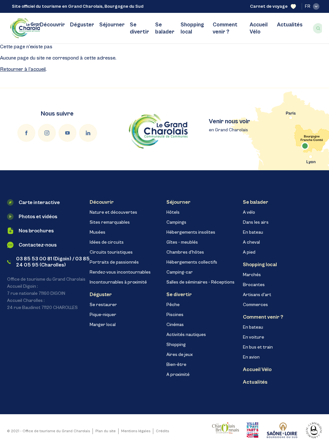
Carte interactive (39, 202)
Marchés (252, 274)
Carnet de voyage (269, 6)
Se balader (164, 28)
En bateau (253, 232)
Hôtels (173, 212)
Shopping (176, 344)
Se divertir (139, 28)
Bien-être (176, 364)
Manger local (103, 324)
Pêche (173, 304)
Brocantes (254, 284)
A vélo (249, 212)
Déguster (82, 25)
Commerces (255, 304)
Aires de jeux (179, 354)
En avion (251, 357)
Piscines (174, 314)
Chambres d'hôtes (185, 252)
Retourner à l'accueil (23, 69)
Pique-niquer (103, 314)
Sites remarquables (110, 222)
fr (307, 6)
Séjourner (112, 25)
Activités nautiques (186, 334)
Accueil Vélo (259, 28)
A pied (249, 252)
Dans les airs (256, 222)
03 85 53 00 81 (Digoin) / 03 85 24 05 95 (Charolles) (53, 262)
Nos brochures (36, 231)
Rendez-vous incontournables (120, 272)
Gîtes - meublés (182, 242)
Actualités (290, 25)
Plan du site (105, 431)
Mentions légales (135, 431)
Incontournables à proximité (118, 282)
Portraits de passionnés (114, 262)
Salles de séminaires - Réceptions (200, 282)
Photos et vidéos (38, 216)
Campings (176, 222)
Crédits (162, 431)
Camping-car (179, 272)
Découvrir (52, 25)
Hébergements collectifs (191, 262)
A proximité (178, 374)
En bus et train (258, 347)
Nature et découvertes (113, 212)
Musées (97, 232)
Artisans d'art (257, 294)
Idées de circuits (107, 242)
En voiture (253, 337)
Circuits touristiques (111, 252)
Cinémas (175, 324)
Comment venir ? (225, 28)
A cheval (251, 242)
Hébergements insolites (190, 232)
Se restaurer (103, 304)
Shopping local (192, 28)
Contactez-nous (38, 245)
